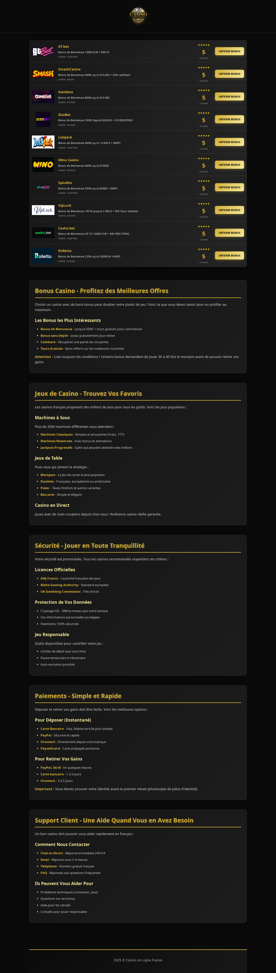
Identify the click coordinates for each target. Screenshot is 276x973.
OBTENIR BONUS (229, 51)
